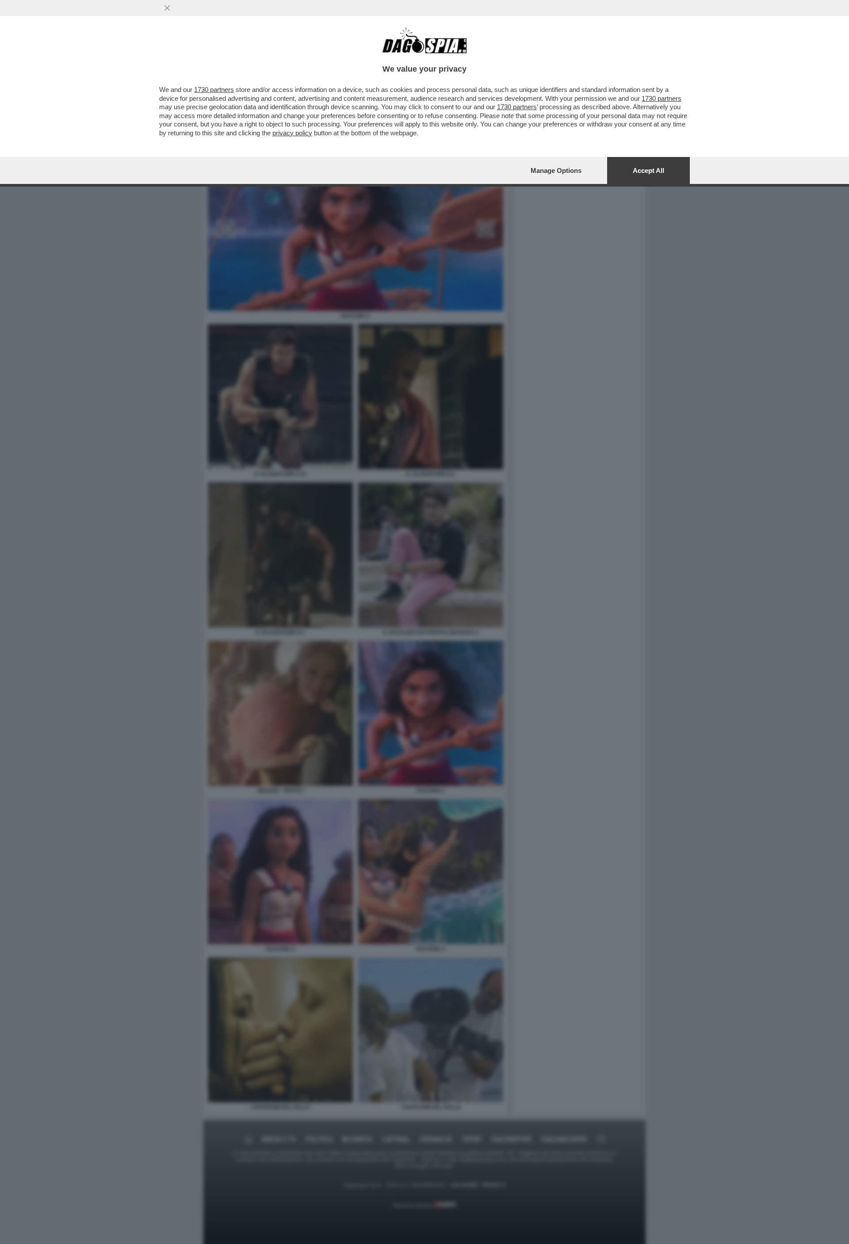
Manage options (556, 170)
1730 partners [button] (214, 89)
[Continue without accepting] (167, 8)
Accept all (648, 170)
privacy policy (292, 133)
